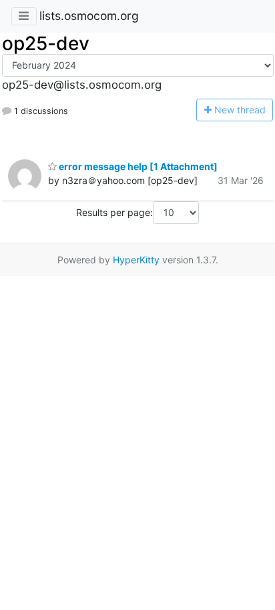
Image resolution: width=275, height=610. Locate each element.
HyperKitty (136, 259)
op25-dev (45, 43)
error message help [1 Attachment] (137, 166)
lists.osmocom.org (89, 16)
